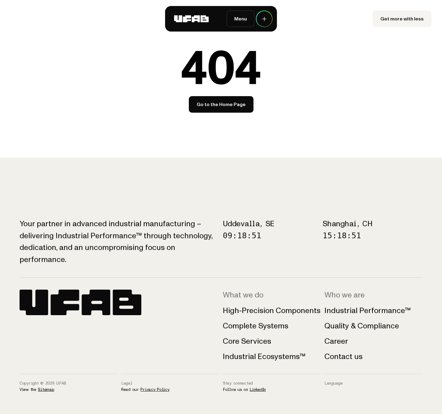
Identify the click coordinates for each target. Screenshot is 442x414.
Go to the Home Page (221, 104)
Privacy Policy (154, 389)
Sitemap (46, 389)
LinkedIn (258, 389)
